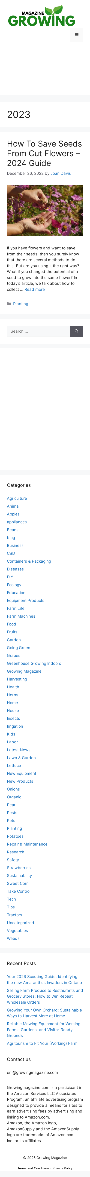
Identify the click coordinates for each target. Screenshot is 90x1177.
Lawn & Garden (21, 757)
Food (11, 624)
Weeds (13, 938)
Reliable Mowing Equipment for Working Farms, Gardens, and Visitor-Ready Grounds (43, 1029)
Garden (14, 640)
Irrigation (15, 726)
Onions (13, 789)
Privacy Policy (62, 1168)
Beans (12, 529)
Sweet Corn (18, 883)
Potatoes (15, 836)
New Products (20, 781)
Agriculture (17, 498)
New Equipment (21, 773)
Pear (11, 805)
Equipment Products (25, 600)
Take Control (18, 891)
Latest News (18, 750)
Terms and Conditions (33, 1168)
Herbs (12, 695)
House (13, 710)
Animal (13, 506)
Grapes (13, 655)
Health (13, 687)
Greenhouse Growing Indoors (34, 663)
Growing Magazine (24, 671)
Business (15, 545)
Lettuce (14, 765)
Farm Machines (21, 616)
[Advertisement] (45, 72)
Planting (20, 303)
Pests (12, 812)
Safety (13, 860)
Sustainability (19, 875)
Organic (14, 797)
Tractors (14, 915)
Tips (11, 907)
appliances (17, 522)
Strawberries (19, 867)
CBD (11, 553)
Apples (13, 514)
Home (12, 702)
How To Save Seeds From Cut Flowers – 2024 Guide (44, 153)
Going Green (18, 647)
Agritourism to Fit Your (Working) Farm (42, 1043)
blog (11, 537)
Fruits (12, 632)
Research (15, 852)
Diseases (15, 569)
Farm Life (15, 608)
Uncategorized (20, 922)
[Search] (76, 331)
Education (16, 592)
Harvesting (17, 679)
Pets (11, 820)
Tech (11, 899)
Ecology (14, 584)
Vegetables (17, 930)
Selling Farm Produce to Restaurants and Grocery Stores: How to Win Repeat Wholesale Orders (45, 996)
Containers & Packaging (29, 561)
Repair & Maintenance (27, 844)
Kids (11, 734)
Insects (13, 718)
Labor (12, 742)
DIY (10, 577)
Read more (34, 289)
